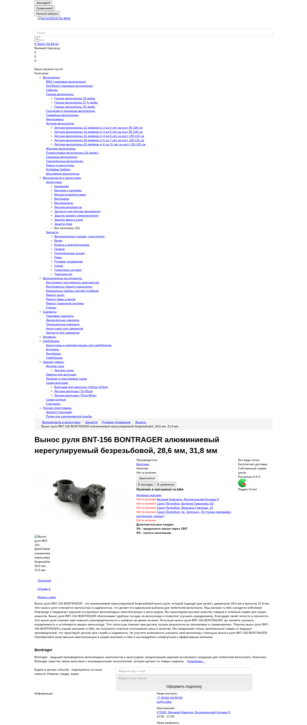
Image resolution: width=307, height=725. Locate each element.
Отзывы (44, 589)
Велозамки (61, 198)
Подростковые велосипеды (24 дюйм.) (72, 152)
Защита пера (63, 223)
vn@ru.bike (164, 701)
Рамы (58, 257)
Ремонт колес (55, 295)
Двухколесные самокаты (62, 320)
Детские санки (64, 370)
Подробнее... (196, 661)
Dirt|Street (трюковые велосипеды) (69, 85)
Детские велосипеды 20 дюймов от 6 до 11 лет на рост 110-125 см (100, 144)
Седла (58, 265)
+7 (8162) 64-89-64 (170, 697)
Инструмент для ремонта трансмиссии (72, 282)
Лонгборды (53, 353)
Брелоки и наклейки (68, 190)
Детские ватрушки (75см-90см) (75, 395)
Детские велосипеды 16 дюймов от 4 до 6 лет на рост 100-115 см (99, 136)
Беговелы (49, 336)
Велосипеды (51, 77)
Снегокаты (53, 403)
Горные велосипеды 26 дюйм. (75, 98)
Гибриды (52, 90)
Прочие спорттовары (57, 408)
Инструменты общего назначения (69, 286)
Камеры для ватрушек (61, 374)
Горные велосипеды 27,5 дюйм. (76, 102)
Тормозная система (67, 270)
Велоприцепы (63, 203)
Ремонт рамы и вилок (60, 299)
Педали (59, 249)
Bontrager (143, 464)
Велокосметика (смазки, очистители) (79, 236)
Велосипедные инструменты (62, 278)
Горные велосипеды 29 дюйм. (75, 106)
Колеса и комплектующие (72, 244)
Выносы (140, 422)
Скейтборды (51, 341)
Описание (44, 580)
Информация (43, 693)
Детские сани (55, 366)
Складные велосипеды (61, 157)
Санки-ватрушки (57, 382)
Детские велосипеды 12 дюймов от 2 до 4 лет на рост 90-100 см (98, 127)
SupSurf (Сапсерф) (59, 412)
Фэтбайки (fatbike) (58, 169)
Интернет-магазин (148, 495)
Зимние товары (53, 362)
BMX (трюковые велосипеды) (66, 81)
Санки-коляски (56, 399)
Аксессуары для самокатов (64, 328)
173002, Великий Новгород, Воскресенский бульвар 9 (193, 712)
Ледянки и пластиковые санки (66, 378)
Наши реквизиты (168, 722)
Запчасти (52, 232)
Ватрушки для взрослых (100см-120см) (81, 387)
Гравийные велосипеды (62, 115)
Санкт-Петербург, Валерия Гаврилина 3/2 (185, 503)
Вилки (58, 240)
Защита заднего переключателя (76, 215)
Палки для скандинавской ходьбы (69, 416)
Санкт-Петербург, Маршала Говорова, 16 (185, 507)
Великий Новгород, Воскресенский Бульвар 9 (188, 499)
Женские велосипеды (61, 148)
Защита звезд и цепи (68, 219)
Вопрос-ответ (47, 597)
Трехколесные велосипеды (64, 161)
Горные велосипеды (60, 94)
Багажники (61, 186)
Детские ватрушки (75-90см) (73, 391)
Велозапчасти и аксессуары (62, 177)
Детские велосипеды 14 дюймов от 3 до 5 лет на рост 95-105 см (98, 131)
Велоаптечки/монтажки (70, 194)
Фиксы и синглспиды (60, 165)
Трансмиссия (63, 274)
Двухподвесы (55, 119)
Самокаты (50, 311)
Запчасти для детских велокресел (77, 211)
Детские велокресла (68, 207)
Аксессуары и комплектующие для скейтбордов (78, 345)
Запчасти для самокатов (62, 332)
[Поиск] (42, 40)
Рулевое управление (68, 261)
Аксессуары (54, 182)
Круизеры (52, 349)
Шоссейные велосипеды (63, 173)
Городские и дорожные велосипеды (70, 111)
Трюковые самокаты (60, 316)
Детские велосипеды (60, 123)
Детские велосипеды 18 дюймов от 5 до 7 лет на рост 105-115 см (99, 140)
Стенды (51, 307)
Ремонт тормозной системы (65, 303)
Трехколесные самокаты (63, 324)
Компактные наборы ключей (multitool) (72, 290)
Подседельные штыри (69, 253)
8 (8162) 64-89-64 (46, 44)
